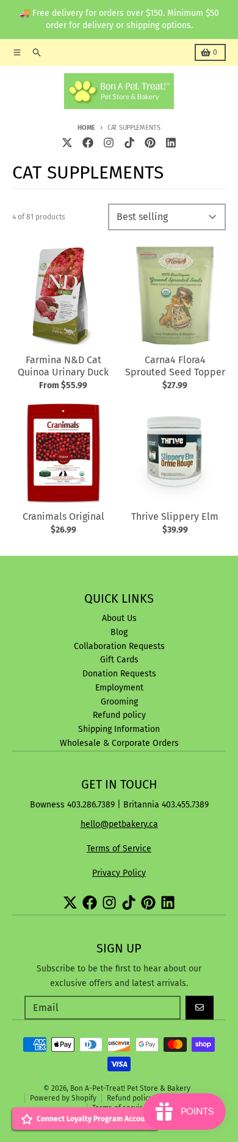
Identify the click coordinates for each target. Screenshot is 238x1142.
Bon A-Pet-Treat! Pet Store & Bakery (130, 1088)
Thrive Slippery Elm (174, 516)
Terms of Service (119, 848)
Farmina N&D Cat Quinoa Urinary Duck (63, 366)
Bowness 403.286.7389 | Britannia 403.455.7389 (119, 805)
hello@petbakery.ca (119, 824)
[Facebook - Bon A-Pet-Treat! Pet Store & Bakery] (88, 143)
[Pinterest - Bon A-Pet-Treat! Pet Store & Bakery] (150, 143)
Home (86, 128)
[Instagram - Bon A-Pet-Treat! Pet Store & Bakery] (109, 143)
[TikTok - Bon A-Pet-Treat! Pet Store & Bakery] (129, 143)
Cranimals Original (63, 516)
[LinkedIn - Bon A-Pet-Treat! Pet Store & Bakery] (171, 143)
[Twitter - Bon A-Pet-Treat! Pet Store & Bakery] (67, 143)
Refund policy (130, 1098)
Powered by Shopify (63, 1098)
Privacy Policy (119, 873)
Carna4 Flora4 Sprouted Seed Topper (175, 366)
